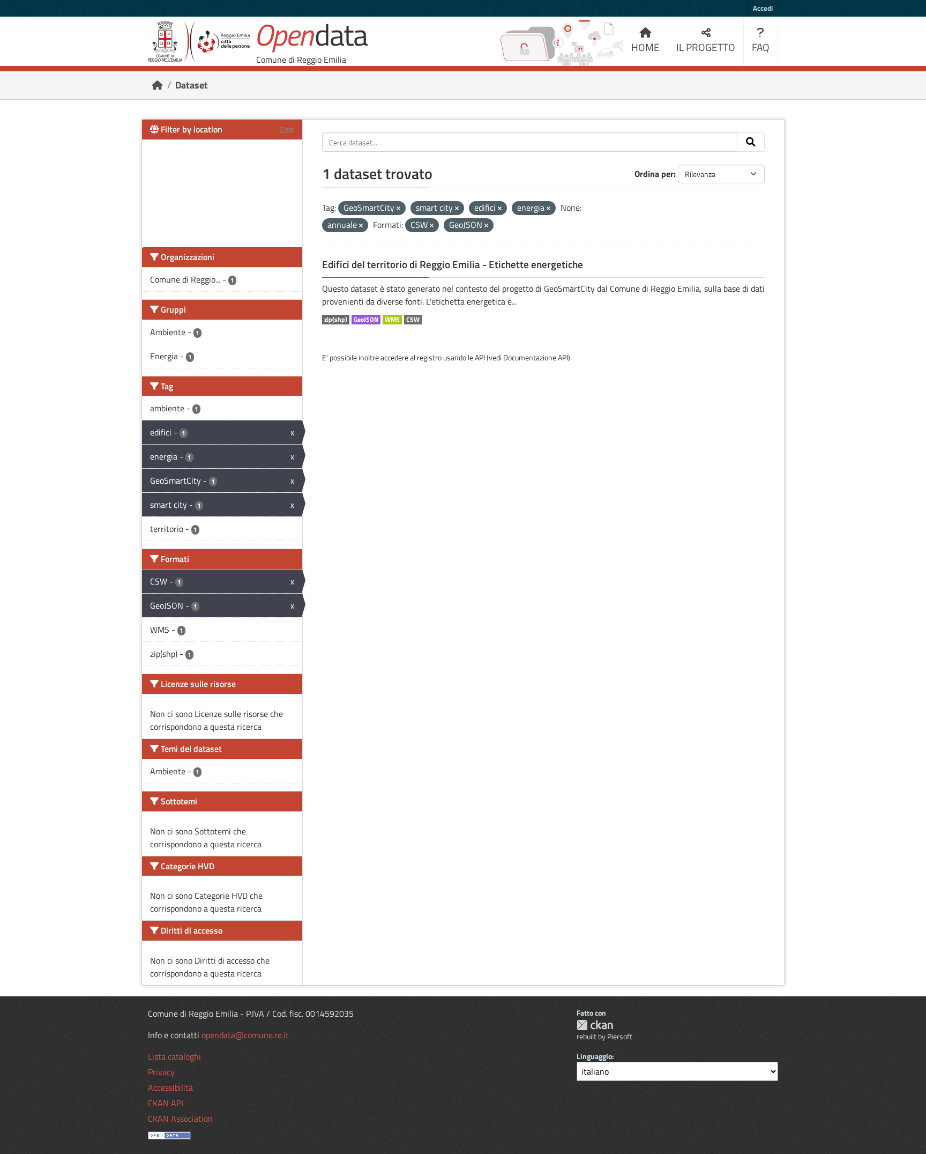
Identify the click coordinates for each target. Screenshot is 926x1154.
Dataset (191, 85)
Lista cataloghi (174, 1056)
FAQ (761, 47)
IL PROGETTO (705, 47)
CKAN (595, 1025)
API (480, 357)
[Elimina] (398, 208)
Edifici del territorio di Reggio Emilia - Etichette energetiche (452, 264)
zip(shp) (335, 319)
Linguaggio (594, 1056)
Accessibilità (170, 1087)
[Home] (157, 85)
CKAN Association (180, 1118)
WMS (392, 319)
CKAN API (165, 1103)
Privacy (161, 1072)
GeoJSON (366, 319)
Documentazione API (535, 357)
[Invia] (751, 142)
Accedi (763, 8)
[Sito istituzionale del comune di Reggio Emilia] (199, 41)
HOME (645, 47)
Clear (287, 129)
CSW (413, 319)
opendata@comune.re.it (245, 1035)
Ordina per (654, 173)
